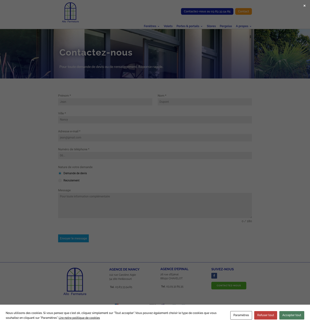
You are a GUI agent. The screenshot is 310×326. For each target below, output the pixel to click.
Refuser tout (265, 315)
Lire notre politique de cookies (79, 318)
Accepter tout (291, 315)
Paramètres (241, 315)
